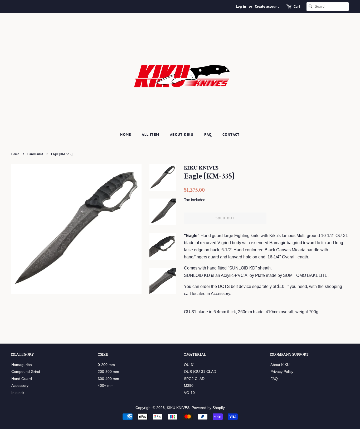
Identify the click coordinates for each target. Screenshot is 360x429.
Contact (231, 134)
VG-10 (189, 393)
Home (125, 134)
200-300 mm (108, 372)
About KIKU (182, 134)
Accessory (19, 386)
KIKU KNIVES (178, 408)
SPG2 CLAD (194, 379)
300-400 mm (108, 379)
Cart (297, 6)
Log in (241, 6)
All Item (150, 134)
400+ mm (106, 386)
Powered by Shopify (208, 408)
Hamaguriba (21, 365)
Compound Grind (25, 372)
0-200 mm (106, 365)
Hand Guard (35, 154)
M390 (188, 386)
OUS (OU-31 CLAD (200, 372)
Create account (267, 6)
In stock (17, 393)
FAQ (208, 134)
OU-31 (189, 365)
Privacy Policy (281, 372)
